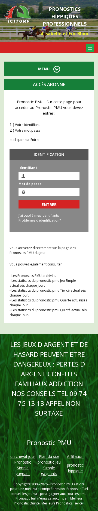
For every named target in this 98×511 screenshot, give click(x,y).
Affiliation (75, 456)
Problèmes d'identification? (40, 220)
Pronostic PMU (61, 484)
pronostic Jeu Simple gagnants (49, 467)
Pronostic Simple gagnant (22, 467)
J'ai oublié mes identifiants (39, 215)
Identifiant (28, 167)
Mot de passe (30, 184)
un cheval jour (22, 456)
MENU (44, 68)
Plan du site (49, 456)
